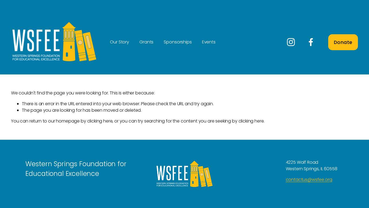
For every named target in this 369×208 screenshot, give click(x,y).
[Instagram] (291, 42)
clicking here (100, 121)
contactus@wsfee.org (309, 179)
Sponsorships (178, 42)
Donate (343, 42)
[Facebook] (311, 42)
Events (209, 42)
